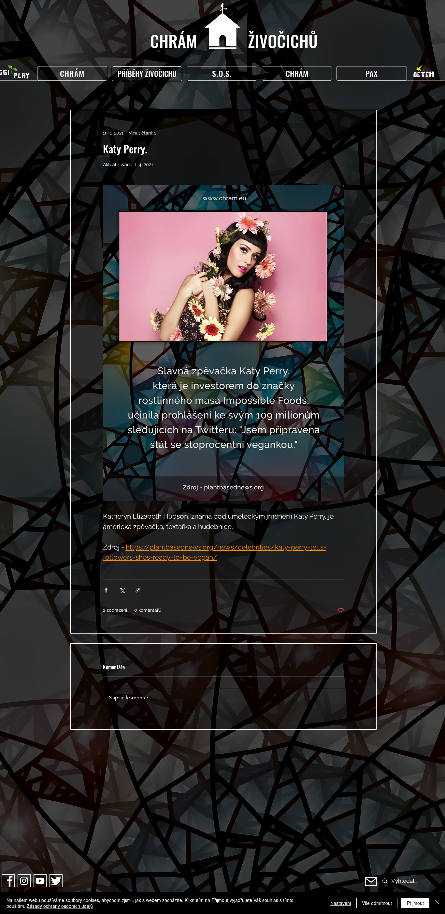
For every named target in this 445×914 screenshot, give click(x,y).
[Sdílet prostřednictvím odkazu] (138, 590)
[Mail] (371, 881)
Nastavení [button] (340, 903)
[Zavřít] (437, 903)
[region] (148, 73)
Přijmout (415, 903)
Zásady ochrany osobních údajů (60, 906)
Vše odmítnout (377, 903)
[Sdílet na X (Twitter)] (122, 590)
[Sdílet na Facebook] (106, 590)
